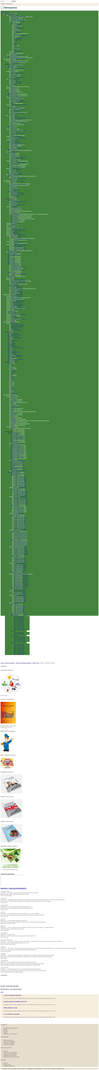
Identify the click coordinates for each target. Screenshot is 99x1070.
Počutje (12, 388)
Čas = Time (13, 71)
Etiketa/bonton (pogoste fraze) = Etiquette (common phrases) (19, 423)
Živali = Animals (13, 129)
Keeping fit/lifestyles (15, 36)
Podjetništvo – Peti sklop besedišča (20, 482)
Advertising (16, 29)
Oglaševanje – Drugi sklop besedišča (20, 558)
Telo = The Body (14, 84)
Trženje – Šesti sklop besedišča (17, 572)
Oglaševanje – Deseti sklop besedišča (20, 570)
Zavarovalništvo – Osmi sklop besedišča (20, 500)
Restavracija (13, 418)
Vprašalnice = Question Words (16, 330)
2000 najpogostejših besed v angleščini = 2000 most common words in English (22, 176)
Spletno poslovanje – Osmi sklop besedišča (21, 583)
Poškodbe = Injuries (14, 188)
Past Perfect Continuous (15, 223)
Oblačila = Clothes (14, 146)
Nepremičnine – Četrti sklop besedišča (20, 537)
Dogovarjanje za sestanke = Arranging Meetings (17, 419)
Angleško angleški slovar (9, 1066)
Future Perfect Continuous (15, 220)
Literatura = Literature (14, 159)
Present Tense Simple (14, 207)
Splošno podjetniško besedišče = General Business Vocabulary (20, 428)
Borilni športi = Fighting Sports (16, 172)
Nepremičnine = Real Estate (15, 531)
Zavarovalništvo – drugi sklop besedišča (20, 492)
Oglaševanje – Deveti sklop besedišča (20, 568)
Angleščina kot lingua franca (10, 1055)
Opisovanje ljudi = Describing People (14, 142)
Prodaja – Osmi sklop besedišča (19, 654)
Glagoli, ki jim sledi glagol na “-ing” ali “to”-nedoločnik (21, 217)
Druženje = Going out (13, 148)
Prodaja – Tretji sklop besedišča (19, 647)
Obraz (10, 364)
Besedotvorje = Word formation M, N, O (18, 301)
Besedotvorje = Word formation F (15, 261)
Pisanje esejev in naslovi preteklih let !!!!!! (16, 53)
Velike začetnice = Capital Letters (16, 327)
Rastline (10, 378)
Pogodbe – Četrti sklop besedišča (19, 641)
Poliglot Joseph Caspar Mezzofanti (11, 1056)
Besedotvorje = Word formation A (16, 286)
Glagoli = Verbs (9, 206)
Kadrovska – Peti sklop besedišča (19, 594)
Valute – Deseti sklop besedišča (19, 629)
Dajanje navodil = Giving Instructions (17, 453)
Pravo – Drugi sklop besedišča (19, 634)
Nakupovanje (13, 427)
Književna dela (11, 51)
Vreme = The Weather (14, 139)
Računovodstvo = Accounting (16, 540)
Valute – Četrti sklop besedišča (19, 621)
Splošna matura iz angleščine (13, 15)
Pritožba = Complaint (11, 343)
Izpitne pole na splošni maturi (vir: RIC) (17, 19)
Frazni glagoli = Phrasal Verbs (16, 233)
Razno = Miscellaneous (10, 174)
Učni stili (5, 1051)
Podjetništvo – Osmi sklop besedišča (18, 440)
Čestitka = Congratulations (12, 340)
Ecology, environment (16, 22)
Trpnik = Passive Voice (10, 230)
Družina (10, 365)
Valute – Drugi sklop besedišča (19, 618)
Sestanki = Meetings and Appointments (14, 354)
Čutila (12, 379)
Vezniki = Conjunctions (15, 328)
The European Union (17, 48)
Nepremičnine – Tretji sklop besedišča (20, 535)
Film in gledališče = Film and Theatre (17, 158)
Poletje (12, 391)
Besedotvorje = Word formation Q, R (15, 271)
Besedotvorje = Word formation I (16, 298)
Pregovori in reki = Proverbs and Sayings (16, 69)
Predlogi (12, 417)
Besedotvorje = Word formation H (16, 297)
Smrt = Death (13, 120)
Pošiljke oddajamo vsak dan (10, 1007)
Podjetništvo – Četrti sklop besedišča (20, 480)
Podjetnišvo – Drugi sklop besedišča (18, 431)
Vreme (12, 385)
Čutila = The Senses (14, 80)
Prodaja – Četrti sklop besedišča (19, 648)
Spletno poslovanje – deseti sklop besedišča (21, 586)
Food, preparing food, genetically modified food (20, 33)
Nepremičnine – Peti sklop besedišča (20, 538)
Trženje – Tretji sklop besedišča (19, 608)
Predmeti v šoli (13, 422)
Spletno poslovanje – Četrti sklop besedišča (21, 577)
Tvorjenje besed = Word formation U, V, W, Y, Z (17, 276)
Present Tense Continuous (15, 208)
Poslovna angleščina (10, 394)
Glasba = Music (13, 155)
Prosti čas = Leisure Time (12, 152)
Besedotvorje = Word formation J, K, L (17, 299)
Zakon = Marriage (14, 124)
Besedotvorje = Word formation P (15, 270)
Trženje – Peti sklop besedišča (19, 610)
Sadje (10, 328)
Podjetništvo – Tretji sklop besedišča (20, 479)
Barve (10, 326)
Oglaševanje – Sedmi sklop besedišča (20, 566)
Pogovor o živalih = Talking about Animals (18, 137)
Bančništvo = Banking (14, 515)
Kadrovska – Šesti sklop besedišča (20, 596)
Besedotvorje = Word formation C (15, 256)
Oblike (10, 388)
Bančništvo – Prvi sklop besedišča (19, 516)
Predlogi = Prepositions (13, 236)
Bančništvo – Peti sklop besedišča (19, 522)
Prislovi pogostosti (14, 393)
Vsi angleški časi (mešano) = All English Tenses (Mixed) (19, 185)
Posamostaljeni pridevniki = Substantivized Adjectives (18, 242)
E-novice (5, 1063)
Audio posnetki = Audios (15, 195)
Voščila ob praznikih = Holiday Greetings (15, 356)
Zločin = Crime (13, 91)
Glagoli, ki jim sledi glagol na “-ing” (18, 221)
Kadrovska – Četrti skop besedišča (20, 593)
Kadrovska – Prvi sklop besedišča (19, 589)
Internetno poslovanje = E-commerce (17, 571)
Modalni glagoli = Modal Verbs (13, 250)
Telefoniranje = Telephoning (15, 443)
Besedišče (8, 323)
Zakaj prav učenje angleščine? (10, 1052)
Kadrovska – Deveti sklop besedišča (20, 600)
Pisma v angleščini (9, 294)
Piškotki (5, 1029)
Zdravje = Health (9, 168)
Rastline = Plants (14, 127)
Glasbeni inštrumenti (14, 412)
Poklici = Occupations (14, 111)
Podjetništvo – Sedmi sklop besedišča (20, 485)
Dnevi (12, 373)
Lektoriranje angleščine (8, 1044)
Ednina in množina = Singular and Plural (18, 279)
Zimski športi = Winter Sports (16, 166)
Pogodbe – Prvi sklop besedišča (19, 636)
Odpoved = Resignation (12, 353)
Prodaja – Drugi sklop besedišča (19, 645)
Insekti (12, 380)
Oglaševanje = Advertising (15, 555)
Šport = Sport (8, 151)
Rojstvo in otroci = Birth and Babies (17, 119)
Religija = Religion (14, 88)
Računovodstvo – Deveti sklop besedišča (21, 553)
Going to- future (13, 211)
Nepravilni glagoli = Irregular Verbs (15, 209)
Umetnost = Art (13, 153)
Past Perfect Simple (14, 224)
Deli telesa (12, 372)
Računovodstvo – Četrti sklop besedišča (20, 545)
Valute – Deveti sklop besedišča (19, 628)
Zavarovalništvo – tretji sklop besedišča (20, 493)
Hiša (10, 373)
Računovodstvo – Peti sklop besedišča (20, 547)
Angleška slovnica (9, 180)
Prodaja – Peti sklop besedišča (19, 649)
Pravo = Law (11, 590)
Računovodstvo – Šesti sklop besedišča (20, 548)
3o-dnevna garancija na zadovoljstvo (12, 995)
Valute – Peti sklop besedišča (19, 622)
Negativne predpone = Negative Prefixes (18, 72)
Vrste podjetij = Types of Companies (17, 437)
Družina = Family (14, 116)
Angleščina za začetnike (10, 362)
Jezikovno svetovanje (8, 1040)
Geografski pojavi (14, 405)
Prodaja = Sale (11, 602)
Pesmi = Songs (14, 179)
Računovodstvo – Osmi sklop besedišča (20, 551)
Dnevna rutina (13, 398)
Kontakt (5, 1032)
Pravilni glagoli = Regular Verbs (16, 227)
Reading (15, 43)
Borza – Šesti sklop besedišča (17, 469)
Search (13, 1)
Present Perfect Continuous (15, 214)
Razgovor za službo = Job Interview (15, 410)
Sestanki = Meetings (14, 441)
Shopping (15, 45)
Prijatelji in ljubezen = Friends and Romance (18, 117)
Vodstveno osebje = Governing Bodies (17, 435)
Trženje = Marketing (14, 603)
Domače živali (13, 370)
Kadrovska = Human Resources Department (18, 587)
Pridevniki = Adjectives (10, 241)
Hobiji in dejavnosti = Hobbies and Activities (18, 156)
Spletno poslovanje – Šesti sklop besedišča (21, 580)
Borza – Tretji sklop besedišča (19, 509)
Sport (13, 44)
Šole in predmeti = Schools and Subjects (16, 103)
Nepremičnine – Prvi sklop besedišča (20, 532)
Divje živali (13, 376)
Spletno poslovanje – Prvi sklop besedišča (21, 573)
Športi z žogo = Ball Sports (15, 168)
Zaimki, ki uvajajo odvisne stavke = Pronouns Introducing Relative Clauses (22, 238)
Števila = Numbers (14, 75)
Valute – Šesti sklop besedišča (19, 623)
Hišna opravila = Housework (16, 97)
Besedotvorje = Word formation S (16, 305)
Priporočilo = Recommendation (13, 346)
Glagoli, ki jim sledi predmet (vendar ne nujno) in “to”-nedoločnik (23, 218)
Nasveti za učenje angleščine (10, 1053)
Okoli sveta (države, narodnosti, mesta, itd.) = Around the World (20, 119)
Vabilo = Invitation (11, 357)
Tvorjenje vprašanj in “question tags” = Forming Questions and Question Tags (22, 288)
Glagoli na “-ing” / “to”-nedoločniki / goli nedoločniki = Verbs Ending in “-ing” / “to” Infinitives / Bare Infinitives (28, 214)
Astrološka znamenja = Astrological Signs (18, 143)
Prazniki (12, 408)
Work (13, 50)
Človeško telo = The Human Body (14, 78)
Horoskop (12, 409)
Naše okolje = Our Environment (14, 123)
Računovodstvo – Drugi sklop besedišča (20, 542)
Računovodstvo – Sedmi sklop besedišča (21, 550)
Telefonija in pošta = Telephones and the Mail (18, 184)
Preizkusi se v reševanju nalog (7, 874)
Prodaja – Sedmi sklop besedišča (19, 652)
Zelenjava (12, 369)
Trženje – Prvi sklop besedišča (19, 605)
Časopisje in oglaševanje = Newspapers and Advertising (19, 164)
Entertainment (14, 24)
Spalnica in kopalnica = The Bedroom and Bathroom (18, 94)
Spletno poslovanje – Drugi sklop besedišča (21, 574)
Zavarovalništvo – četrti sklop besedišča (20, 495)
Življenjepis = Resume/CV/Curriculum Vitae (15, 359)
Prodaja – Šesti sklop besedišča (19, 651)
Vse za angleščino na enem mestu (11, 1014)
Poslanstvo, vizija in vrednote (10, 1033)
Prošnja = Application (10, 305)
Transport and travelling (18, 51)
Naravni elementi (14, 414)
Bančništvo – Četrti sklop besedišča (20, 521)
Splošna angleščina (9, 59)
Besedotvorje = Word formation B (16, 288)
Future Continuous (14, 221)
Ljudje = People (9, 104)
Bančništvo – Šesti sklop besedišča (20, 524)
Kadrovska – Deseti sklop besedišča (20, 602)
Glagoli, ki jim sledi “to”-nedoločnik (20, 247)
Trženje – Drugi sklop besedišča (19, 606)
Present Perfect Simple (14, 213)
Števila (10, 324)
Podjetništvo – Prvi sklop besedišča (18, 429)
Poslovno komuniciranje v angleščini (14, 433)
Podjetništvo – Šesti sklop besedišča (20, 483)
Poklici (12, 375)
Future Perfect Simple (14, 218)
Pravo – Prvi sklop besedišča (19, 632)
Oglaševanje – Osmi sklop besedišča (20, 567)
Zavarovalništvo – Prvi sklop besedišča (19, 444)
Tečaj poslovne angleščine (9, 1041)
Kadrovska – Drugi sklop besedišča (20, 590)
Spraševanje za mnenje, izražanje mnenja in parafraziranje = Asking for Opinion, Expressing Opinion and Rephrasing (29, 420)
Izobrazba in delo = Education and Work (15, 107)
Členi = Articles (12, 246)
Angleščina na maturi (10, 13)
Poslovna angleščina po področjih (13, 472)
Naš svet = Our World (10, 115)
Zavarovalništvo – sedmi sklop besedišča (21, 499)
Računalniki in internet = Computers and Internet (17, 165)
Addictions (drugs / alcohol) (18, 28)
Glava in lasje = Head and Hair (16, 83)
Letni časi (12, 424)
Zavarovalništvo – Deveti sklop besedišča (21, 502)
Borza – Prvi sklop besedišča (19, 506)
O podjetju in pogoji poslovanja (10, 1028)
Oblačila (12, 378)
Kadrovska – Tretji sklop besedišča (20, 592)
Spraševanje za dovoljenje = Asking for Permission (18, 422)
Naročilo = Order (9, 302)
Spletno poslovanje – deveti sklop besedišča (21, 584)
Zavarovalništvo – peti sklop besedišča (20, 496)
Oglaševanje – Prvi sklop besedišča (18, 514)
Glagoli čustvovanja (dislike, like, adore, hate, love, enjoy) (22, 215)
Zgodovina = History (14, 140)
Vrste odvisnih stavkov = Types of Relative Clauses (18, 239)
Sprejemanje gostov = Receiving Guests (16, 408)
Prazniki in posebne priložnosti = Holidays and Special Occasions (20, 150)
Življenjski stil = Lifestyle (15, 190)
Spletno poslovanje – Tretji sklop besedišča (21, 576)
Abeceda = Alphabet (14, 323)
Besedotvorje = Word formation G (16, 295)
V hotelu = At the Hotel (15, 150)
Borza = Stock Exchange (15, 505)
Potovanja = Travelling (10, 136)
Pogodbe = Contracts (14, 635)
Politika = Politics (14, 87)
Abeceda (12, 389)
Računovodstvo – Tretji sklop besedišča (20, 544)
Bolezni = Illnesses (14, 187)
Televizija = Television (14, 177)
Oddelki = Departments (15, 434)
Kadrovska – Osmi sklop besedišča (20, 599)
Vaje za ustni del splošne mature (16, 23)
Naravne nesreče (12, 362)
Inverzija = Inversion (14, 317)
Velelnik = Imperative (10, 233)
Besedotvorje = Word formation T (15, 274)
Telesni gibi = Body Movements (16, 81)
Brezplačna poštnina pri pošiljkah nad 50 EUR (15, 1001)
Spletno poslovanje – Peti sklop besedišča (21, 579)
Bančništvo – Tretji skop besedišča (18, 475)
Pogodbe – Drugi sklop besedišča (19, 638)
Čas (11, 383)
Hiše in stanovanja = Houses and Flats (17, 100)
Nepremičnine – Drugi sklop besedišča (20, 534)
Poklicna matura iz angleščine (13, 56)
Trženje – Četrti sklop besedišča (19, 609)
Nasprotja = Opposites (14, 74)
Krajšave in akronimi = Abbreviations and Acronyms (18, 402)
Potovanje (12, 392)
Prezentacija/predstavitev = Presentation (17, 451)
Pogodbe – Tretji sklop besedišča (19, 639)
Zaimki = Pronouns (9, 232)
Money (13, 39)
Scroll (2, 992)
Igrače (10, 393)
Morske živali (13, 421)
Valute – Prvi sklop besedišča (19, 616)
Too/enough (13, 321)
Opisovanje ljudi (13, 399)
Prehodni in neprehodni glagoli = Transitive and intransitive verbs (20, 211)
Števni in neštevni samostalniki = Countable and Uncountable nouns (21, 250)
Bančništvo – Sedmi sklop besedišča (20, 525)
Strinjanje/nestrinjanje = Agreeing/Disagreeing (17, 425)
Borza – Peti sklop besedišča (18, 512)
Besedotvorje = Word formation (13, 285)
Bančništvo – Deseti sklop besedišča (20, 529)
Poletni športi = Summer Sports (16, 169)
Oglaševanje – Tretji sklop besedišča (20, 560)
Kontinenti (12, 395)
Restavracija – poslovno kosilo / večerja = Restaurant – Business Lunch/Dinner (22, 411)
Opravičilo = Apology (10, 309)
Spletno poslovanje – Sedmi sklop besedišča (19, 540)
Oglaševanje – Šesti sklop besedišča (20, 564)
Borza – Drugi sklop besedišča (19, 508)
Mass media (16, 41)
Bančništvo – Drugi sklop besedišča (20, 518)
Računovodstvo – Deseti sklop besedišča (21, 554)
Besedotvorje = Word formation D (15, 258)
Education (15, 33)
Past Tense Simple (14, 216)
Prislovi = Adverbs (11, 258)
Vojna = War (13, 90)
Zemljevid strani (7, 1064)
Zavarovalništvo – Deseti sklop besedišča (19, 458)
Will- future (13, 210)
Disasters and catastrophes (18, 38)
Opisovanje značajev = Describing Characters (17, 135)
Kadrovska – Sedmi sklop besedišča (20, 597)
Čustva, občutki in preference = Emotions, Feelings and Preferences (18, 86)
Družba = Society (11, 85)
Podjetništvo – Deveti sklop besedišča (18, 441)
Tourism (15, 49)
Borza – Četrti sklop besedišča (17, 466)
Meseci (12, 382)
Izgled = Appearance (14, 145)
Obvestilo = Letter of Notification (13, 352)
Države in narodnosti (14, 396)
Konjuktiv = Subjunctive (10, 277)
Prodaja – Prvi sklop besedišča (19, 644)
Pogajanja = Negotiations (13, 416)
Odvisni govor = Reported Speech (14, 252)
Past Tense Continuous (13, 197)
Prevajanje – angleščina (8, 1043)
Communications (16, 30)
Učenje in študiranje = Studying (16, 110)
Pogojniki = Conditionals (12, 253)
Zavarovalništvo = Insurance (16, 489)
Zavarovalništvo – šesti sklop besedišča (20, 498)
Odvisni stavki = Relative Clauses (12, 235)
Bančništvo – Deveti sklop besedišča (20, 528)
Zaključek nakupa (5, 12)
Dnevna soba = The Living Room (16, 98)
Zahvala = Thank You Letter (12, 360)
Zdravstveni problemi (14, 406)
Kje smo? (5, 1030)
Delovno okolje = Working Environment (18, 109)
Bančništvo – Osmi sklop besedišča (20, 527)
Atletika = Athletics (14, 171)
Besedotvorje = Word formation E (16, 292)
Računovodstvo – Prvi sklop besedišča (20, 541)
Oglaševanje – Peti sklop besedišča (20, 563)
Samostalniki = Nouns (10, 244)
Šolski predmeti (13, 419)
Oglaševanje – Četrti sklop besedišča (20, 561)
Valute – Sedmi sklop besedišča (19, 625)
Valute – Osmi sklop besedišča (19, 626)
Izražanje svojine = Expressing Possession (18, 281)
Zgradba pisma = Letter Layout (13, 333)
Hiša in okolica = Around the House (14, 96)
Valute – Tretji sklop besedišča (19, 619)
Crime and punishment (17, 32)
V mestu (12, 386)
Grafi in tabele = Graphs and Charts (15, 417)
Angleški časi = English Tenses (13, 200)
